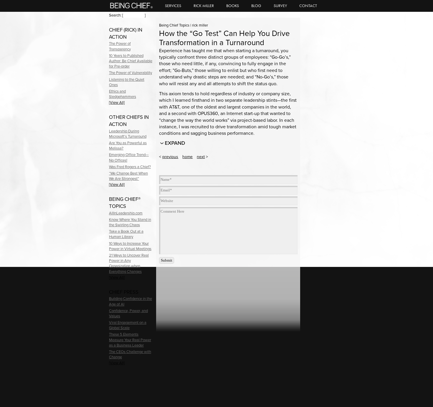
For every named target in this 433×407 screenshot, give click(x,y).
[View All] (117, 102)
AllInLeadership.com (126, 213)
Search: (115, 15)
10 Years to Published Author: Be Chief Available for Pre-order (130, 61)
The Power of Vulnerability (130, 72)
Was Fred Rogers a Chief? (130, 167)
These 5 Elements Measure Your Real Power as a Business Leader (130, 339)
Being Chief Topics (174, 25)
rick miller (200, 25)
